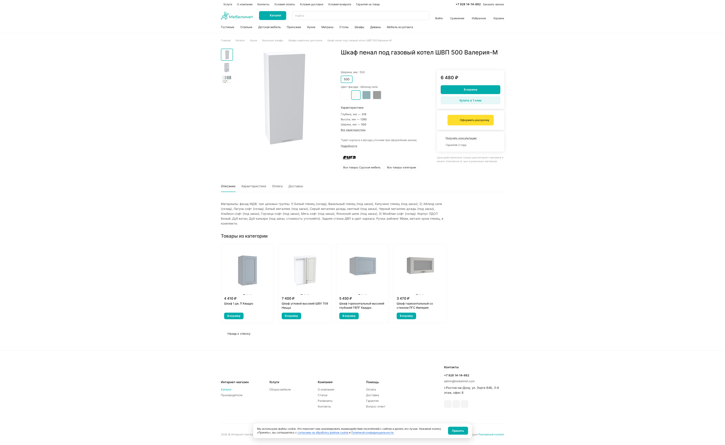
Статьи (322, 395)
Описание (228, 186)
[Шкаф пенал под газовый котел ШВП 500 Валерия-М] (284, 97)
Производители (231, 395)
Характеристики (253, 186)
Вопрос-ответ (375, 406)
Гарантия (372, 401)
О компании (326, 389)
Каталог (226, 389)
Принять (458, 431)
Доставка (295, 186)
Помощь (372, 382)
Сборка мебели (280, 389)
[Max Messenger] (464, 404)
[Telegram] (448, 404)
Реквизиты (325, 401)
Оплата (277, 186)
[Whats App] (456, 404)
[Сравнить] (492, 60)
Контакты (324, 406)
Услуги (274, 382)
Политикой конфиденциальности (372, 432)
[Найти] (424, 15)
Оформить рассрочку (474, 120)
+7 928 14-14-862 (468, 4)
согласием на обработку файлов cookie (323, 432)
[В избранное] (483, 60)
